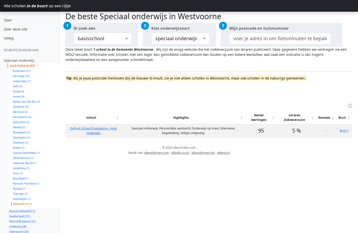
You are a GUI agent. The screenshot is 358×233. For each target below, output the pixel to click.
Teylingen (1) (20, 193)
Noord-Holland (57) (22, 211)
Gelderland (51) (19, 216)
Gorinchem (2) (21, 122)
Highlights (181, 118)
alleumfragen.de (203, 153)
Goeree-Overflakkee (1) (26, 153)
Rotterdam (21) (21, 71)
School (91, 118)
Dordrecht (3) (20, 106)
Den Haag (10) (21, 76)
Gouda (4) (18, 91)
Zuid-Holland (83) (22, 66)
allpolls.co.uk (180, 153)
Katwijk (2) (19, 127)
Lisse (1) (17, 173)
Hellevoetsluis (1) (23, 158)
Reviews (324, 118)
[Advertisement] (154, 91)
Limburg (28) (18, 226)
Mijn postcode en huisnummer (259, 28)
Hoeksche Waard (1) (24, 163)
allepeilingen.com (156, 153)
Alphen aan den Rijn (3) (26, 101)
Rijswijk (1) (19, 188)
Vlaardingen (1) (22, 199)
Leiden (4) (18, 96)
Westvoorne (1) (22, 203)
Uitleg (9, 38)
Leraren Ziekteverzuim (294, 117)
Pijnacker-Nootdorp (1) (26, 183)
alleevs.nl (223, 153)
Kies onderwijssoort (170, 28)
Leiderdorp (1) (21, 168)
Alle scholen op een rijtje (32, 6)
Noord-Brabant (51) (22, 221)
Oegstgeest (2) (21, 137)
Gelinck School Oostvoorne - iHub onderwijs (93, 130)
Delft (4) (17, 86)
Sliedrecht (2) (20, 142)
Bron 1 (344, 130)
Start (8, 20)
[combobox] (280, 38)
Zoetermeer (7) (21, 81)
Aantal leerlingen (258, 117)
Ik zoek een (84, 28)
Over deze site (15, 29)
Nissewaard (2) (21, 132)
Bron (342, 118)
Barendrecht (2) (22, 117)
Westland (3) (20, 112)
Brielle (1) (18, 147)
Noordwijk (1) (20, 178)
